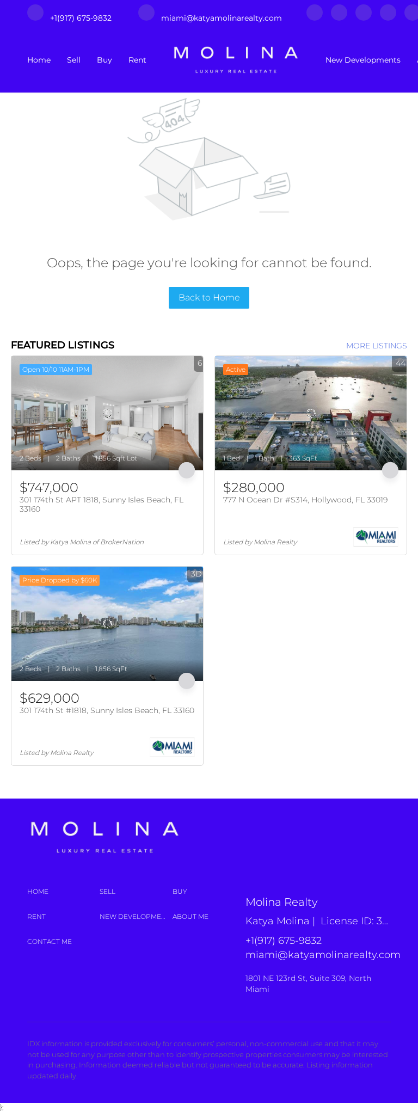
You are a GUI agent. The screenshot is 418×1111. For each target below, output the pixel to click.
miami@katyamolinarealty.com (323, 955)
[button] (63, 892)
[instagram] (363, 18)
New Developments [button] (363, 60)
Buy (104, 60)
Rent (137, 60)
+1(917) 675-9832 (283, 941)
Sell (74, 60)
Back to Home (209, 297)
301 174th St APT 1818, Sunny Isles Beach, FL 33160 (101, 504)
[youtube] (388, 18)
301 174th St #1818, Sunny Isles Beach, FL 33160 (107, 710)
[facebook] (314, 18)
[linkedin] (339, 18)
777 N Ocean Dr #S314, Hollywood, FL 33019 (305, 500)
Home (39, 60)
